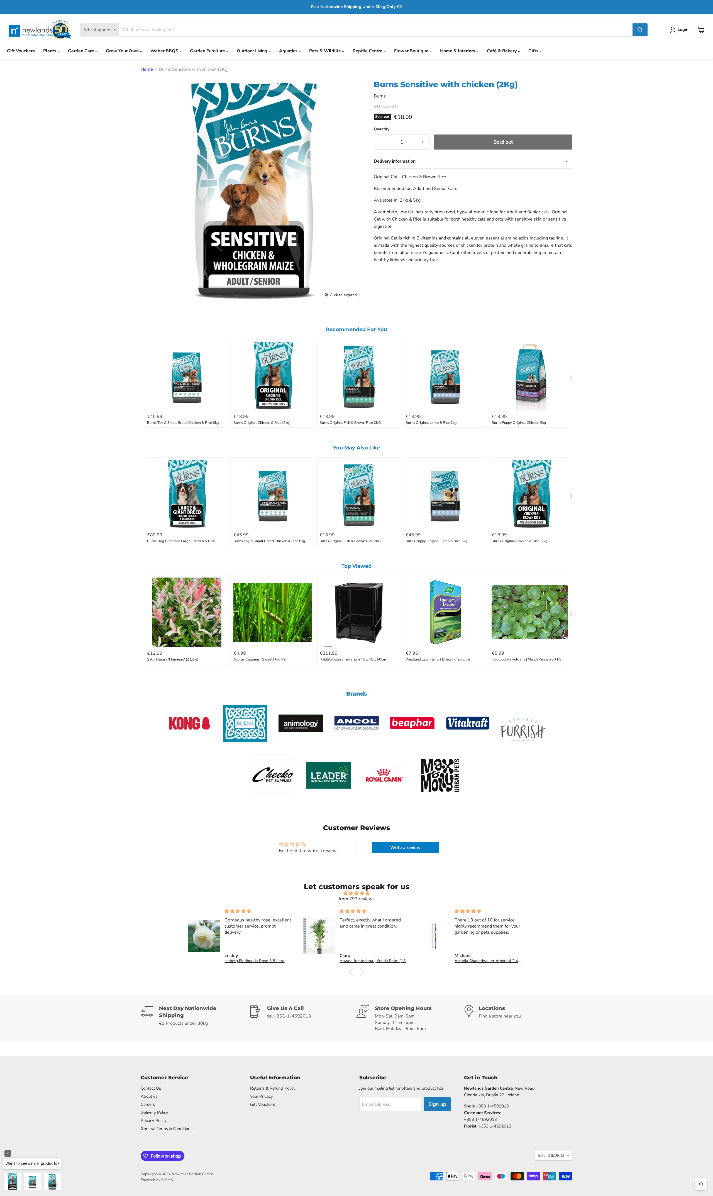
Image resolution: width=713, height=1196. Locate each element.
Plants (50, 51)
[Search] (640, 29)
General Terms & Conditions (166, 1128)
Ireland (551, 1155)
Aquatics (289, 51)
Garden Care (81, 51)
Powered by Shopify (157, 1179)
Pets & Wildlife (325, 51)
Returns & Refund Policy (273, 1088)
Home (147, 69)
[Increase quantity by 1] (422, 142)
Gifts (533, 51)
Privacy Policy (154, 1120)
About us (149, 1096)
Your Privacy (261, 1096)
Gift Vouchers (21, 51)
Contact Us (151, 1088)
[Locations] (519, 1018)
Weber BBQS (164, 51)
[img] (356, 893)
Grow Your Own (123, 51)
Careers (148, 1104)
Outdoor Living (252, 51)
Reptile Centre (368, 51)
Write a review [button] (405, 848)
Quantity (381, 129)
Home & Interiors (458, 51)
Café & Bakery (502, 51)
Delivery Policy (154, 1112)
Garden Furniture (208, 51)
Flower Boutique (411, 51)
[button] (680, 29)
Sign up (437, 1104)
